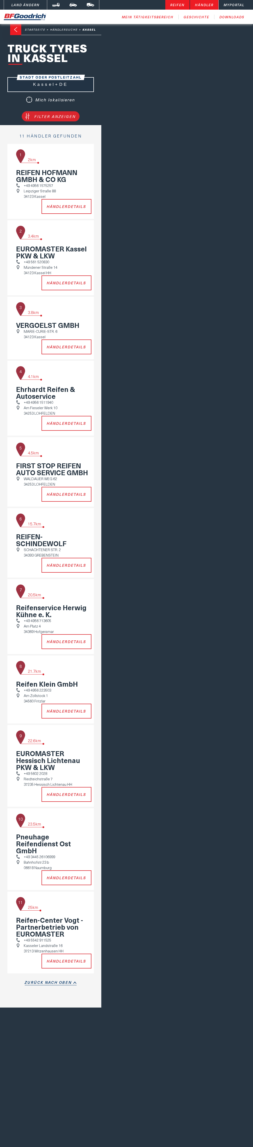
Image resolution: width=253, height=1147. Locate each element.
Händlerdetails (66, 206)
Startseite (35, 29)
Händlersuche (64, 29)
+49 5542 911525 (37, 940)
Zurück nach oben (48, 982)
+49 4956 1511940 (38, 402)
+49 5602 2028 (35, 773)
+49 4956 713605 (37, 620)
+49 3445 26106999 (39, 856)
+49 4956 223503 (37, 690)
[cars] (73, 5)
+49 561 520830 (36, 262)
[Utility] (90, 5)
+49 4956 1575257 (38, 185)
